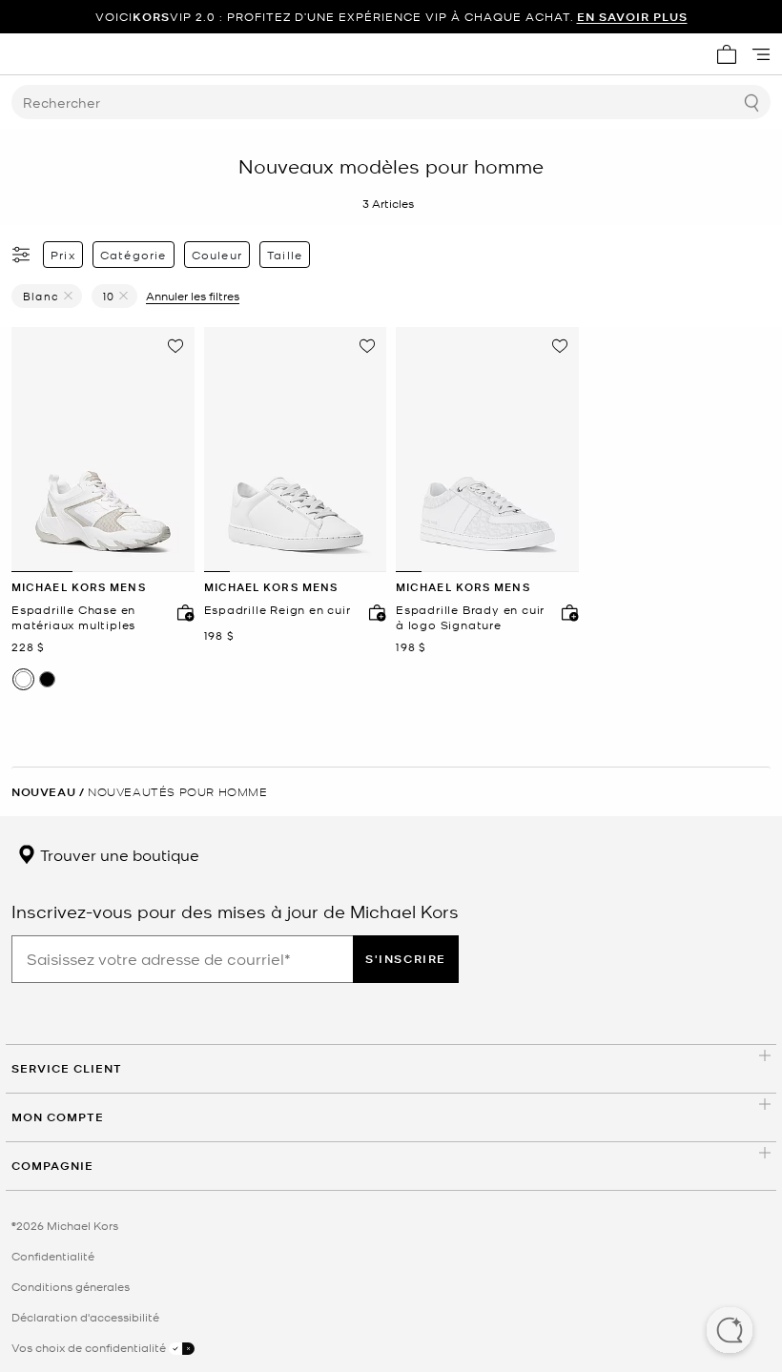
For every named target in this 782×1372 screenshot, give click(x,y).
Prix (63, 254)
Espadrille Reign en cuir (277, 610)
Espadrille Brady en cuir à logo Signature (470, 617)
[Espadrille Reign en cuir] (295, 450)
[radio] (23, 679)
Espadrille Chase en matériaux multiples (73, 617)
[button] (729, 1332)
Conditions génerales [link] (70, 1286)
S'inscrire (405, 959)
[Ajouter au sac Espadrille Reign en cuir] (373, 612)
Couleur (217, 254)
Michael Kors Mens (78, 587)
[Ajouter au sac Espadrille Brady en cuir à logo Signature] (565, 612)
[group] (391, 17)
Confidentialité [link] (52, 1255)
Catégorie (133, 254)
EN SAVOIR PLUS (632, 17)
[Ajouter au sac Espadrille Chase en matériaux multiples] (181, 612)
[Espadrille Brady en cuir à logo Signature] (487, 450)
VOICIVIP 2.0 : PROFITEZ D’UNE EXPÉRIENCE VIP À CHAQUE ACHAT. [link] (391, 17)
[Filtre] (21, 254)
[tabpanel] (103, 450)
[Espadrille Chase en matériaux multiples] (103, 450)
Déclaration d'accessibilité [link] (85, 1316)
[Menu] (761, 54)
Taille (284, 254)
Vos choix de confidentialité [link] (90, 1347)
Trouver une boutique (117, 854)
